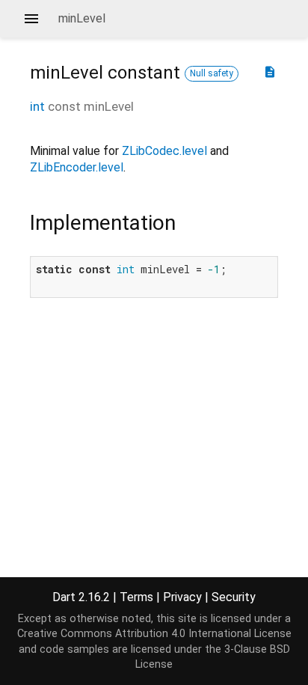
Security (234, 597)
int (37, 106)
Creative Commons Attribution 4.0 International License (154, 633)
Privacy (182, 597)
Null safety (211, 73)
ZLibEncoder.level (76, 167)
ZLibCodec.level (164, 151)
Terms (136, 597)
